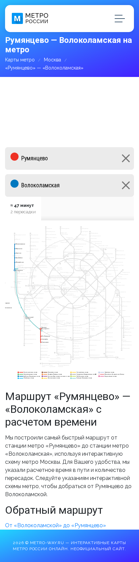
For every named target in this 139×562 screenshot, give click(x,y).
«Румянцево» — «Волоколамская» (44, 68)
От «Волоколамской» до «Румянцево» (55, 525)
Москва (52, 59)
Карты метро (20, 59)
